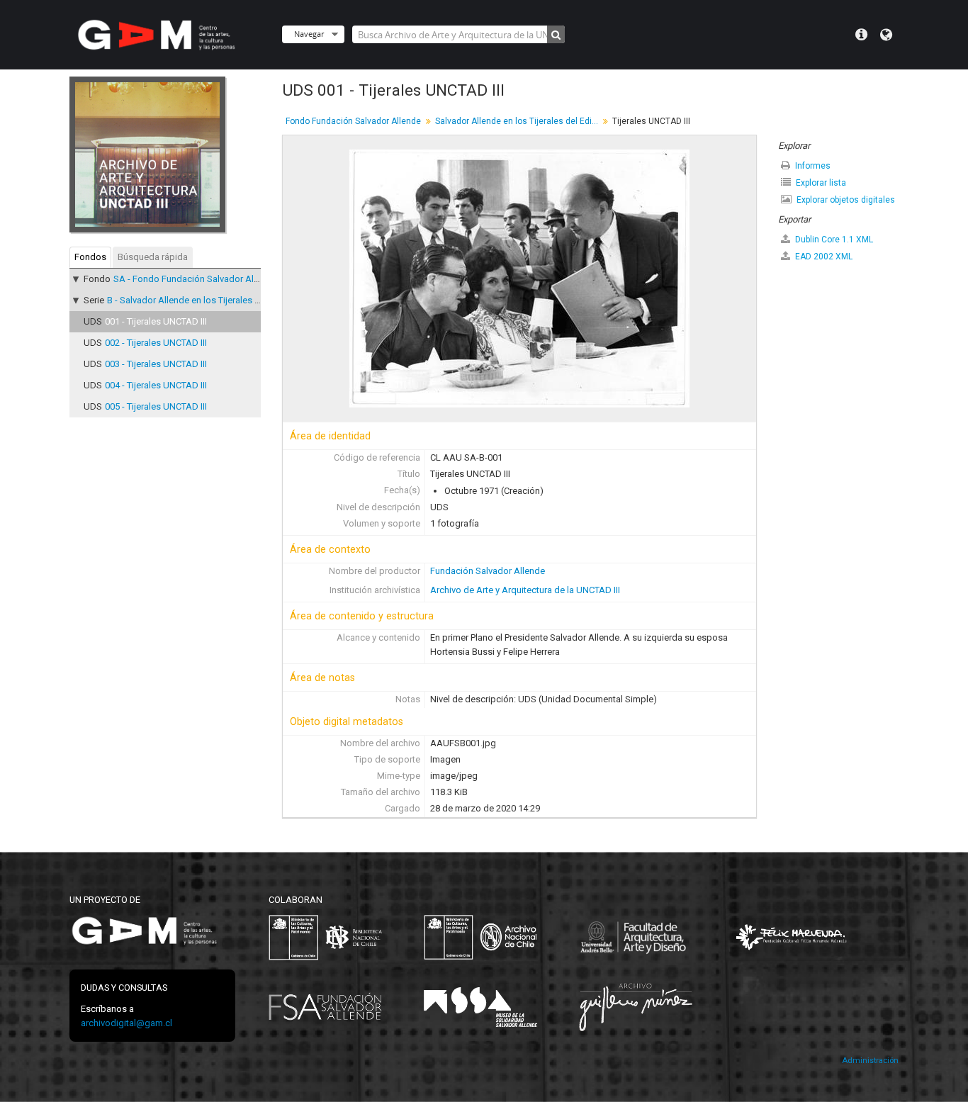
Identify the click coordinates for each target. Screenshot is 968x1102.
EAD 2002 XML (822, 257)
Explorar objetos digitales (844, 200)
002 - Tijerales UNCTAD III (156, 342)
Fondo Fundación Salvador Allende (353, 121)
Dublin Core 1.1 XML (833, 239)
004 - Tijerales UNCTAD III (156, 385)
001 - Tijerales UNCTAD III (156, 321)
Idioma (886, 34)
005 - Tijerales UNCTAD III (156, 406)
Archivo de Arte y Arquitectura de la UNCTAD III (525, 590)
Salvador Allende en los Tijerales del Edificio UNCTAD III (518, 121)
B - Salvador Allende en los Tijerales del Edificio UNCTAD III (226, 300)
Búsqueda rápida (153, 257)
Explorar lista (820, 183)
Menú (861, 34)
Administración (870, 1060)
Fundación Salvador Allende (487, 571)
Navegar (309, 33)
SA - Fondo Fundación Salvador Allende (194, 279)
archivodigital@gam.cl (126, 1023)
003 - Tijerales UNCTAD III (156, 364)
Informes (812, 166)
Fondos (90, 257)
